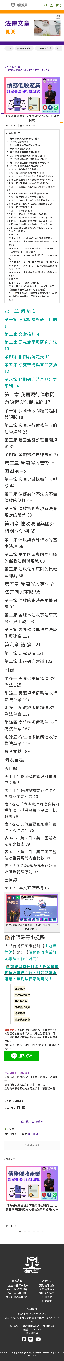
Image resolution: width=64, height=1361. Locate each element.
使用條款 (47, 1297)
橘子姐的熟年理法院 (17, 1297)
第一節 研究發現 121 (21, 207)
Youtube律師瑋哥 (17, 1289)
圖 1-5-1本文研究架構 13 (26, 282)
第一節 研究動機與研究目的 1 (24, 138)
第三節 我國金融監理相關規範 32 (26, 165)
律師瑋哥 (19, 1100)
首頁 (6, 67)
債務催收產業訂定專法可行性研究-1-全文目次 (29, 70)
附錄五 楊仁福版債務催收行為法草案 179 (31, 227)
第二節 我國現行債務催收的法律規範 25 (30, 162)
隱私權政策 (32, 1333)
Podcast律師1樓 (17, 1293)
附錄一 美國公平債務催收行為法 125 (29, 213)
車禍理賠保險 (44, 48)
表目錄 (14, 234)
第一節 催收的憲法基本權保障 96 (27, 196)
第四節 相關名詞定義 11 (22, 148)
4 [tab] (34, 1232)
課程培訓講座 (46, 1293)
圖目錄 (14, 279)
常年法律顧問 (46, 1289)
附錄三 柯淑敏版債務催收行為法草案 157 (31, 220)
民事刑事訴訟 (24, 48)
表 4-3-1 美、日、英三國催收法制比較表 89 (36, 262)
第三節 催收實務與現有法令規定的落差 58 (32, 179)
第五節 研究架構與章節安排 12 (25, 152)
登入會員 (33, 1134)
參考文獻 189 (18, 231)
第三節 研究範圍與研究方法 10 (25, 145)
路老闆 (33, 1355)
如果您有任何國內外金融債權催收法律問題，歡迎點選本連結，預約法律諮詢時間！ (31, 972)
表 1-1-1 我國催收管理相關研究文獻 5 (33, 237)
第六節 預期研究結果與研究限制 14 (27, 155)
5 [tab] (38, 1232)
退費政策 (47, 1300)
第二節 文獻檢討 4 (19, 141)
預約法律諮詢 (46, 1285)
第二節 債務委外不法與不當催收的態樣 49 (32, 176)
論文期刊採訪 (29, 125)
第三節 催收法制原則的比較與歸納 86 (30, 193)
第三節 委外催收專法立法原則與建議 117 (31, 203)
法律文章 (16, 67)
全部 (9, 48)
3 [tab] (29, 1232)
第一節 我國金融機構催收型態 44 (27, 172)
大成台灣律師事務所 (17, 1285)
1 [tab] (20, 1232)
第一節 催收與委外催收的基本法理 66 (30, 183)
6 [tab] (43, 1232)
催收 (9, 1100)
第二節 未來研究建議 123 (24, 210)
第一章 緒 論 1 (19, 310)
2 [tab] (25, 1232)
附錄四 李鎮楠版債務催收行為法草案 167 (31, 224)
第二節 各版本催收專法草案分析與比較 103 (32, 200)
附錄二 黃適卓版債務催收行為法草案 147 (31, 217)
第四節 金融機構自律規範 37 (25, 169)
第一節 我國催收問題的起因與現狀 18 (28, 159)
